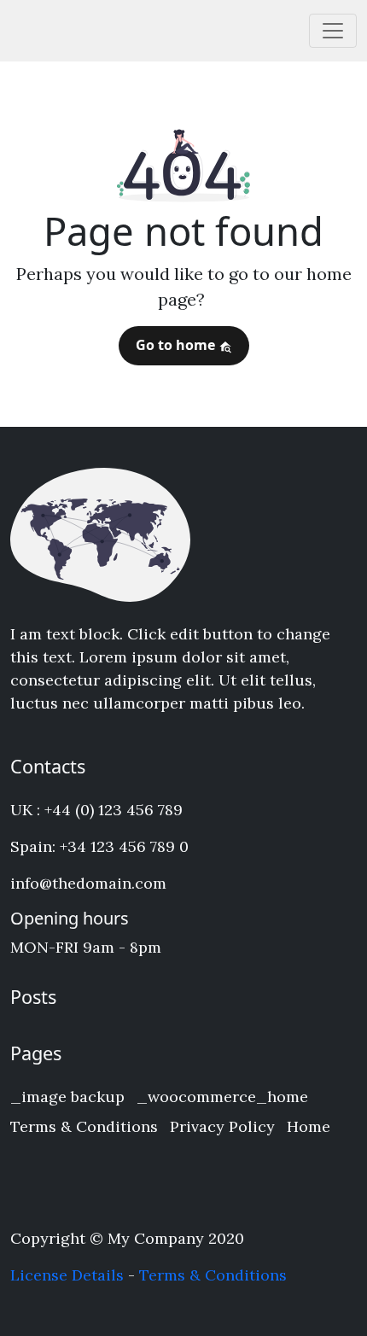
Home (308, 1126)
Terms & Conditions (84, 1126)
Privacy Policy (222, 1126)
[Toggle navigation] (333, 31)
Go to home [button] (177, 344)
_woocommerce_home (222, 1096)
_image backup (67, 1096)
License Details (67, 1275)
